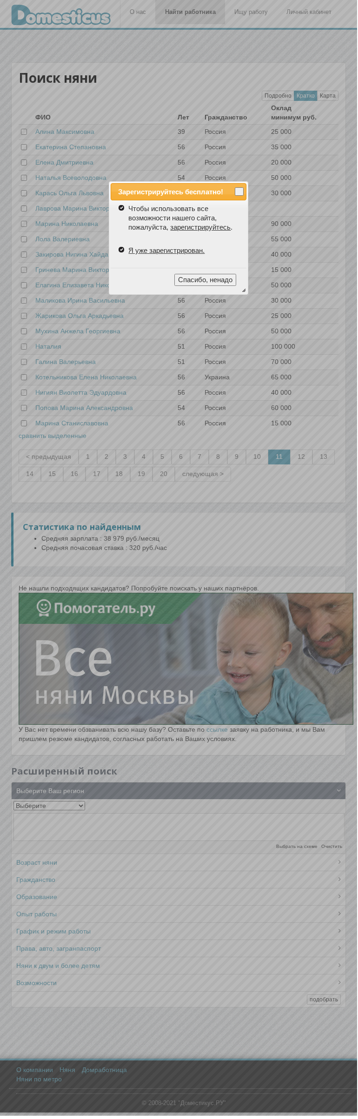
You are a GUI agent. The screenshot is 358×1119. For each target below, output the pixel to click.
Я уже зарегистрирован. (166, 250)
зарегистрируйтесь (200, 227)
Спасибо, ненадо (205, 280)
